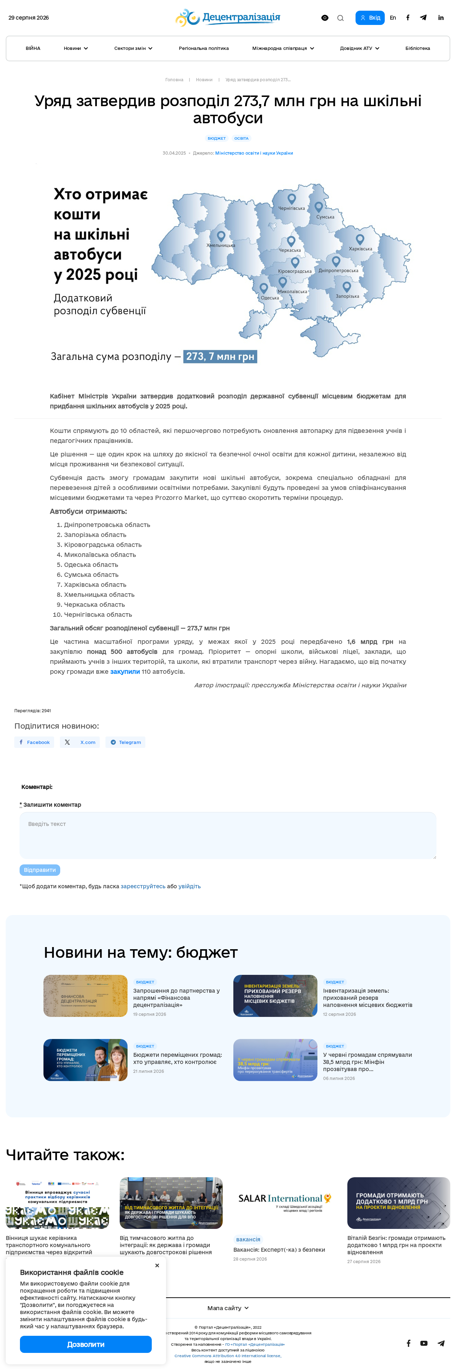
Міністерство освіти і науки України (254, 153)
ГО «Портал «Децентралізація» (255, 1344)
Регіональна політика (204, 48)
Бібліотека (417, 48)
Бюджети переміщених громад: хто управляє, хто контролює (177, 1058)
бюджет (217, 138)
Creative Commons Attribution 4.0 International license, (228, 1356)
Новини (204, 79)
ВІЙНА (33, 48)
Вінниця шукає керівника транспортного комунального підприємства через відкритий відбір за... (49, 1248)
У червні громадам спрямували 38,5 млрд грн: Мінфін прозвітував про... (367, 1062)
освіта (241, 138)
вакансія (248, 1239)
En (393, 18)
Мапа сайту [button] (224, 1308)
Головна (174, 79)
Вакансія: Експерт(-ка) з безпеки (279, 1250)
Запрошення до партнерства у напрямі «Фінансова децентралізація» (176, 998)
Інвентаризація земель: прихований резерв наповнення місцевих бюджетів (368, 998)
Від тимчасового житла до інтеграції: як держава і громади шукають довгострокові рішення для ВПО (166, 1248)
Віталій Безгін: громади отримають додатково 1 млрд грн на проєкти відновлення (396, 1245)
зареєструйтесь (143, 886)
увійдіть (189, 886)
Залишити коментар (50, 805)
